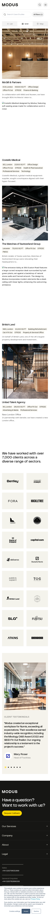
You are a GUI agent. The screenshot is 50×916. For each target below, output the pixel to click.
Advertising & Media (10, 410)
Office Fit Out (8, 90)
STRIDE (18, 90)
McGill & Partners (11, 82)
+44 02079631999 (10, 871)
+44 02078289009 (11, 881)
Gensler (23, 418)
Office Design (33, 87)
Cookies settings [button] (14, 911)
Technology (25, 171)
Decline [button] (36, 911)
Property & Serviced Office (33, 332)
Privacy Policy (35, 899)
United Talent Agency (13, 402)
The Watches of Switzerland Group (21, 243)
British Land (8, 324)
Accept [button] (26, 911)
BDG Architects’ (17, 97)
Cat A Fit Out (7, 332)
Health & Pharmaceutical (33, 168)
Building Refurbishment (37, 329)
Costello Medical (11, 160)
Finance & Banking (31, 90)
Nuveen (33, 94)
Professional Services (11, 171)
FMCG (5, 252)
